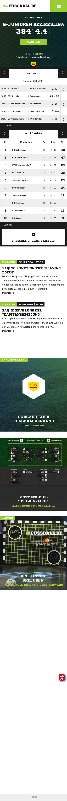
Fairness (4, 133)
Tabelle (33, 42)
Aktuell (33, 73)
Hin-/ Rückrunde (63, 133)
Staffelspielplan (4, 72)
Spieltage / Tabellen (63, 72)
